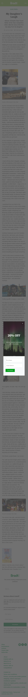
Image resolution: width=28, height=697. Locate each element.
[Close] (22, 323)
